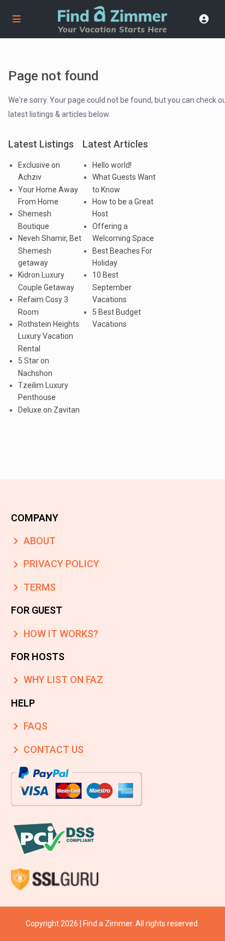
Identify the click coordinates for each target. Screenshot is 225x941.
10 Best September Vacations (112, 287)
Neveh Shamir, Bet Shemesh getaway (49, 250)
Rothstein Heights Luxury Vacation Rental (48, 336)
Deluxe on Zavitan (49, 409)
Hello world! (112, 165)
